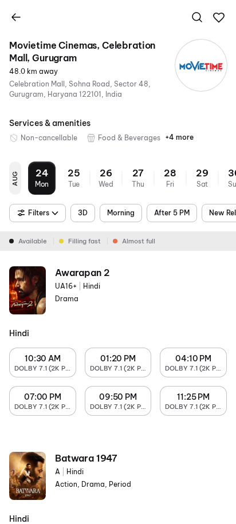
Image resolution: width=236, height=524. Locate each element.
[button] (219, 18)
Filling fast (84, 241)
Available (32, 241)
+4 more (179, 137)
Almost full (138, 241)
